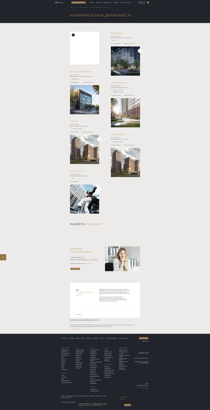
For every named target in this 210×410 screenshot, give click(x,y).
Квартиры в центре (80, 350)
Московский (78, 358)
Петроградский (79, 362)
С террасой (121, 353)
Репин (62, 379)
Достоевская (93, 369)
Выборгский (78, 355)
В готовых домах (93, 389)
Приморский (78, 364)
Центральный (79, 366)
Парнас (91, 378)
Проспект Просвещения (95, 379)
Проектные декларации (111, 338)
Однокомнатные (108, 351)
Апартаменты (107, 368)
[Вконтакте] (141, 353)
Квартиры (107, 366)
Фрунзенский (79, 367)
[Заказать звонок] (148, 2)
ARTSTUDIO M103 (65, 380)
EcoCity (63, 367)
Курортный (78, 357)
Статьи (146, 383)
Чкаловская (92, 372)
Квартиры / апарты (107, 2)
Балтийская (92, 381)
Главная (71, 7)
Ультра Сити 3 (64, 369)
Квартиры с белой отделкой (123, 359)
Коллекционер (64, 355)
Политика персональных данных (141, 358)
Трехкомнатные (108, 355)
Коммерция (115, 2)
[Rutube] (145, 353)
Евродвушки (107, 358)
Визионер (63, 358)
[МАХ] (147, 353)
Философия (98, 2)
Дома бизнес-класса (109, 371)
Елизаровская (93, 351)
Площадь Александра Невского (94, 359)
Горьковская (92, 357)
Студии (106, 350)
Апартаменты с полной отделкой (124, 356)
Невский (77, 360)
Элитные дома (108, 375)
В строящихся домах (94, 391)
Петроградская (93, 353)
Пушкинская (93, 371)
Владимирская (93, 367)
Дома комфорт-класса (109, 370)
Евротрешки (107, 360)
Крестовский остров (94, 376)
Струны (74, 121)
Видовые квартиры (123, 350)
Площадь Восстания (94, 350)
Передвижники (64, 351)
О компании (91, 2)
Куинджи (116, 33)
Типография (63, 377)
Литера (62, 364)
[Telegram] (143, 353)
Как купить (122, 2)
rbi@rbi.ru (122, 399)
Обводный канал (94, 374)
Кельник (146, 387)
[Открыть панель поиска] (3, 257)
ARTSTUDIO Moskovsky (66, 382)
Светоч (62, 375)
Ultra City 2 (76, 171)
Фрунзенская (93, 363)
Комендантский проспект (95, 362)
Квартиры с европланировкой (123, 365)
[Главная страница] (59, 2)
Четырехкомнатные (109, 357)
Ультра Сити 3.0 (120, 83)
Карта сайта (145, 388)
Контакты (128, 2)
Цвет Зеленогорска (80, 71)
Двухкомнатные (108, 353)
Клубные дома (108, 377)
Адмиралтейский (79, 351)
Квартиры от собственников (122, 368)
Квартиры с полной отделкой (123, 362)
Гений (62, 357)
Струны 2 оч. (118, 134)
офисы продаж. (88, 263)
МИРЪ (62, 366)
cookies (90, 403)
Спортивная (92, 355)
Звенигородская (93, 365)
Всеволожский (79, 353)
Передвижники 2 (65, 350)
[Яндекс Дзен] (139, 353)
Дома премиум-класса (109, 373)
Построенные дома (123, 338)
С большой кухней (123, 351)
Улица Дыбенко (93, 383)
